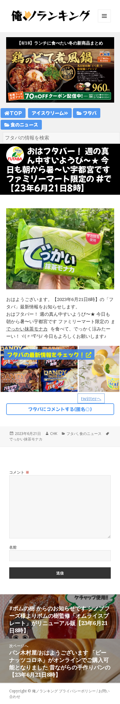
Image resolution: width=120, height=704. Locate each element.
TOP (16, 113)
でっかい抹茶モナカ (25, 439)
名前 (13, 547)
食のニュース (24, 124)
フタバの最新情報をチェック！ (46, 354)
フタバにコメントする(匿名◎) (60, 409)
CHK (53, 433)
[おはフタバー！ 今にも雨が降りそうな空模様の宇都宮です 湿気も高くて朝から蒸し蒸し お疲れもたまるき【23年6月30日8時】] (39, 368)
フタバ (89, 113)
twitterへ (91, 398)
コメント (19, 472)
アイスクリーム (48, 113)
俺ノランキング (45, 691)
